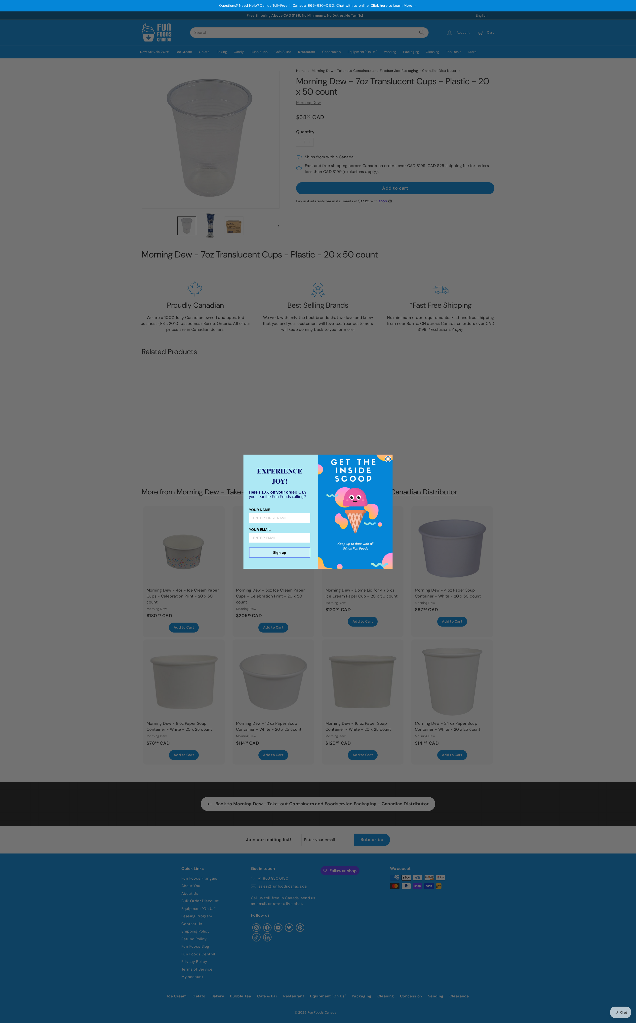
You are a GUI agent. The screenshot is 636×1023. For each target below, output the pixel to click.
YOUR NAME (259, 510)
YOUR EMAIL (260, 530)
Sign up (279, 552)
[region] (318, 5)
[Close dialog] (388, 459)
